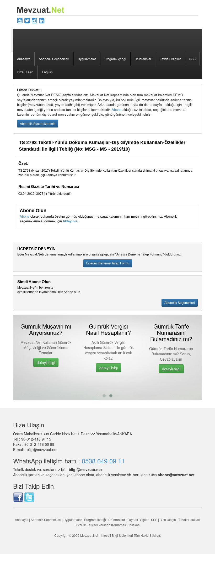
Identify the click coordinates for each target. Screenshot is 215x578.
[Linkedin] (42, 20)
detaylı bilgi (45, 362)
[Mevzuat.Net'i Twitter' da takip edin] (29, 496)
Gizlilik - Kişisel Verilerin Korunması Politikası (108, 525)
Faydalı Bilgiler (170, 59)
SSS (192, 59)
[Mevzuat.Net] (40, 9)
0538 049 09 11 (103, 460)
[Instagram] (34, 20)
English (47, 72)
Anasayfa (23, 59)
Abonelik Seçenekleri (54, 59)
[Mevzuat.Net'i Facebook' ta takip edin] (18, 496)
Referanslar (143, 59)
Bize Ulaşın (25, 72)
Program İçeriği (115, 59)
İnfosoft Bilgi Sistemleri (117, 535)
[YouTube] (20, 20)
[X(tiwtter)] (27, 20)
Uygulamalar (87, 59)
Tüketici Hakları (189, 519)
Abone (116, 109)
